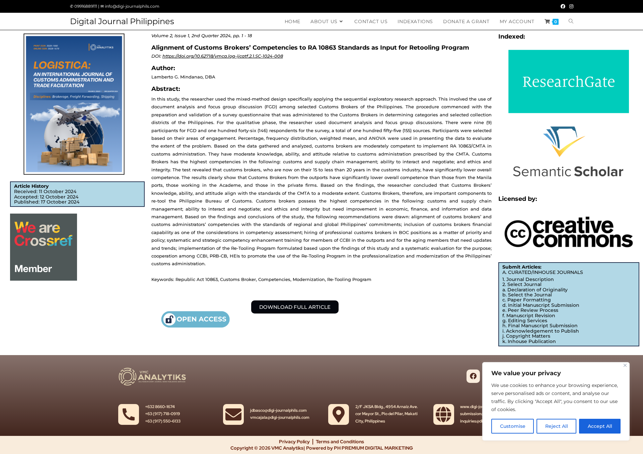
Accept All (600, 426)
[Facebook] (473, 376)
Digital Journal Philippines (122, 21)
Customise (512, 426)
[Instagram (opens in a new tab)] (570, 6)
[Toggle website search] (571, 21)
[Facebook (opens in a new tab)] (563, 6)
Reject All (556, 426)
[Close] (625, 365)
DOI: (217, 56)
